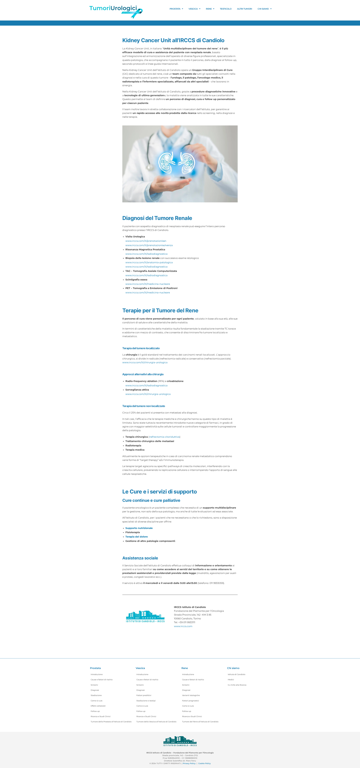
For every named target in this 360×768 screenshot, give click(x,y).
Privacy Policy (189, 763)
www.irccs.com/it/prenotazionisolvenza (149, 245)
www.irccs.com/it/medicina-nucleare (147, 284)
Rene (209, 8)
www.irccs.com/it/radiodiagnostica (146, 253)
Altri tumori (244, 8)
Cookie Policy (204, 763)
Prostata (175, 8)
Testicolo (226, 8)
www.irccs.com (183, 626)
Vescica (193, 8)
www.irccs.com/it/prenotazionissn (145, 240)
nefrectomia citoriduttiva (164, 436)
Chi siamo (263, 8)
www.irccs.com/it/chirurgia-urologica (144, 362)
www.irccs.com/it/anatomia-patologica (149, 262)
